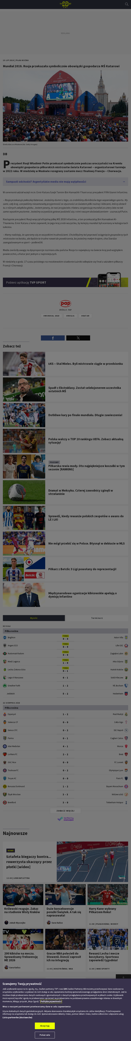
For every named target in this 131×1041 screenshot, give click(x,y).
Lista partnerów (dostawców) (17, 1017)
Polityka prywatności (51, 1001)
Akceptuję (45, 1025)
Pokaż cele (45, 1035)
